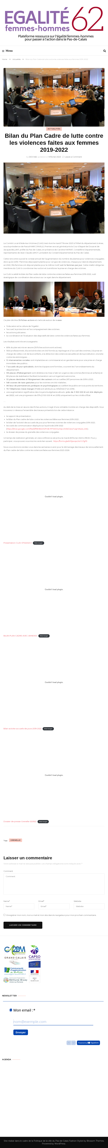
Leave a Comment (73, 157)
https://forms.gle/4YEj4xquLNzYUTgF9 (70, 441)
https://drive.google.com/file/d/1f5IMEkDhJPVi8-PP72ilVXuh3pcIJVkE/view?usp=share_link (47, 429)
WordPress (59, 1143)
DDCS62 (33, 157)
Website (77, 901)
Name (7, 901)
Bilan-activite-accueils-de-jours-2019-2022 (22, 728)
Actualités (17, 59)
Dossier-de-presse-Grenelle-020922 (20, 821)
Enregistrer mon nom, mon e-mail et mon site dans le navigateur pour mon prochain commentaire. (51, 915)
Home (4, 59)
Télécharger (38, 543)
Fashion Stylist (75, 1141)
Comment (8, 871)
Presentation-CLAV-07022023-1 (18, 543)
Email (41, 901)
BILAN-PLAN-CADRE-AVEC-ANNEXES (20, 636)
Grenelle (16, 840)
